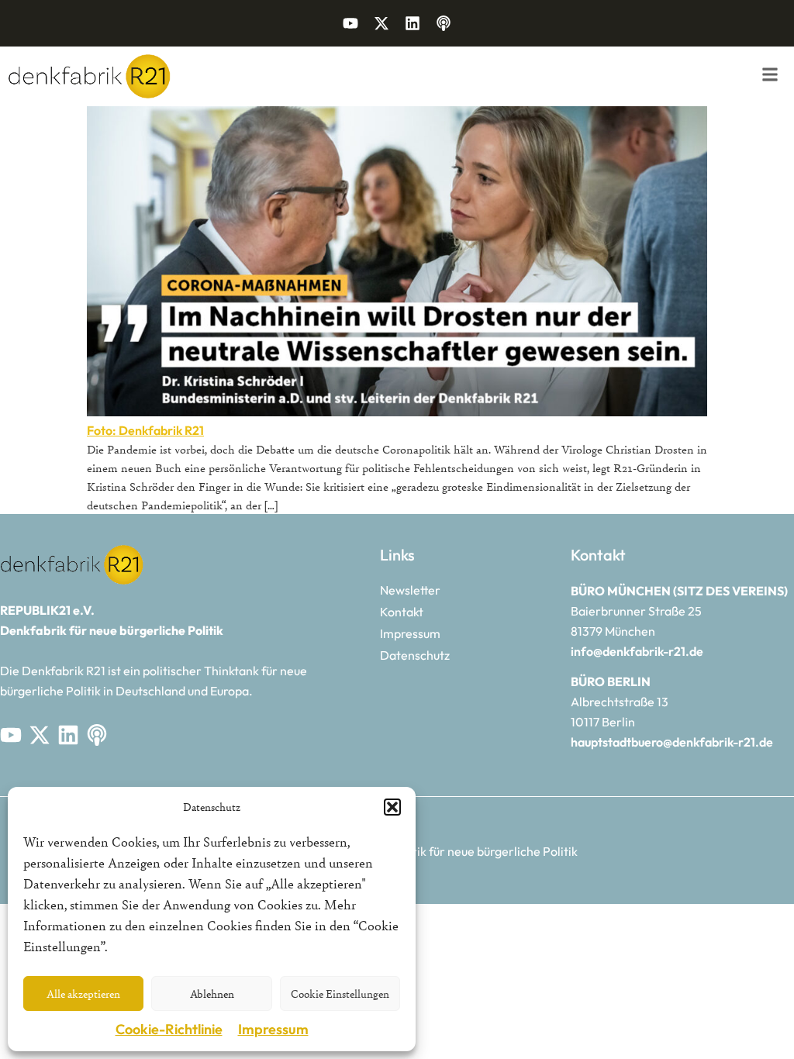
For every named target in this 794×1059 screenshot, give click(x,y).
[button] (392, 807)
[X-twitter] (381, 23)
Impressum (273, 1029)
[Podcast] (443, 23)
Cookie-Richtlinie (169, 1029)
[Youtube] (350, 23)
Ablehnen (212, 993)
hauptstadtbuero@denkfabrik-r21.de (672, 742)
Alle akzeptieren (83, 993)
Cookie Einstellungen (340, 993)
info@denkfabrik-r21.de (637, 651)
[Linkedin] (412, 23)
